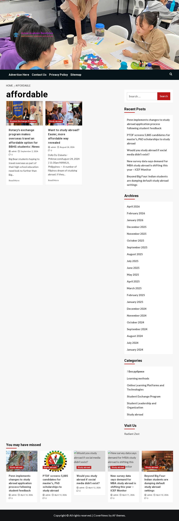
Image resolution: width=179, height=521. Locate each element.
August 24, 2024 (67, 147)
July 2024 (132, 342)
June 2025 (133, 267)
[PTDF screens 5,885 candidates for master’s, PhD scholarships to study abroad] (55, 461)
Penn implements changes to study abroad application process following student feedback (148, 124)
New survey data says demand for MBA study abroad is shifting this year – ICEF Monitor (147, 165)
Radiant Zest (131, 433)
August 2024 (135, 335)
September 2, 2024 (29, 151)
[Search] (171, 74)
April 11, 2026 (128, 495)
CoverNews (101, 515)
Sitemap (75, 74)
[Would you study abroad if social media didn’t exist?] (89, 461)
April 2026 (133, 206)
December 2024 (136, 308)
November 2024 (136, 315)
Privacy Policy (58, 74)
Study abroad (55, 121)
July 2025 (132, 261)
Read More (14, 180)
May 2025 (133, 274)
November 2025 (136, 233)
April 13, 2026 (61, 495)
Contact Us (39, 74)
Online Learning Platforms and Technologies (145, 387)
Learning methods (138, 378)
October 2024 (135, 322)
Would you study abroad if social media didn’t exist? (147, 152)
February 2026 (136, 213)
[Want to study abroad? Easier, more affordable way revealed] (63, 113)
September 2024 (137, 329)
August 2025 (135, 254)
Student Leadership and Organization (141, 405)
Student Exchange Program (23, 121)
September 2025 (137, 247)
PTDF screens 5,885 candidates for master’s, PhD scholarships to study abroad (148, 139)
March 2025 (134, 288)
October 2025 (135, 240)
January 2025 (135, 301)
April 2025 (133, 281)
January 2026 (135, 220)
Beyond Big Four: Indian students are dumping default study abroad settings (148, 180)
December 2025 (136, 226)
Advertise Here (19, 74)
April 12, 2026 (94, 488)
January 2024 (135, 349)
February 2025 (136, 295)
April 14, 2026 (27, 495)
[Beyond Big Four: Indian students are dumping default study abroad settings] (157, 461)
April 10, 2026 (162, 495)
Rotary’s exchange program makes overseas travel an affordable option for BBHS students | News (24, 138)
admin (14, 151)
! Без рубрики (135, 371)
